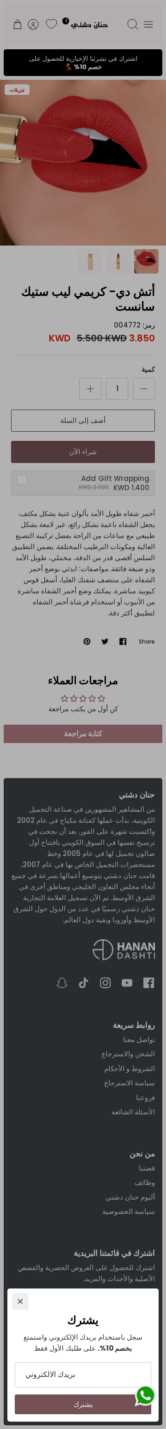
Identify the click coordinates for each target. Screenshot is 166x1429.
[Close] (20, 1301)
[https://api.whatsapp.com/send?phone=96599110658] (145, 1397)
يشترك (83, 1404)
